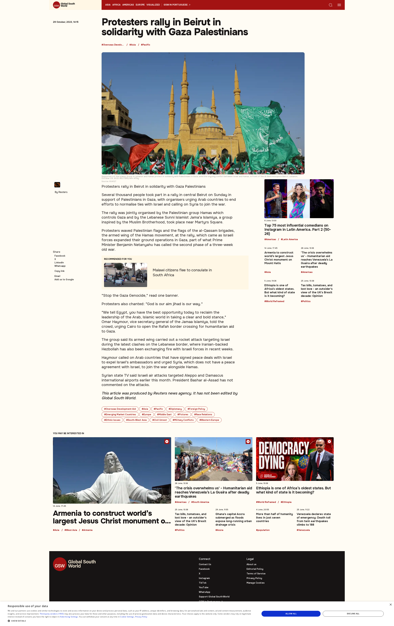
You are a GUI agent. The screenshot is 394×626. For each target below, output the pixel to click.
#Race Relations (203, 414)
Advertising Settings (69, 616)
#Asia (132, 45)
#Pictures (182, 414)
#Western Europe (209, 420)
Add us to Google (64, 279)
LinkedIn (59, 262)
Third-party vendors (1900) (52, 613)
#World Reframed (274, 301)
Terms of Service (256, 573)
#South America (200, 502)
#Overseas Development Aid (113, 45)
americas (128, 5)
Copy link (59, 271)
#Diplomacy (175, 409)
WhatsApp (204, 592)
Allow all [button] (291, 613)
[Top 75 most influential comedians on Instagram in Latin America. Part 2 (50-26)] (299, 210)
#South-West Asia (136, 420)
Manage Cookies (256, 582)
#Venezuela (303, 530)
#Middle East (164, 414)
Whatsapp (60, 266)
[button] (130, 621)
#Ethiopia (286, 502)
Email (57, 276)
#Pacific (145, 45)
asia (108, 5)
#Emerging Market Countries (120, 414)
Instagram (204, 578)
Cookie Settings (127, 616)
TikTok (202, 582)
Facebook (59, 255)
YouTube (203, 587)
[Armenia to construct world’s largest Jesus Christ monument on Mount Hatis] (280, 259)
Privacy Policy (254, 578)
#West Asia (70, 530)
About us (251, 564)
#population (263, 530)
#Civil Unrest (159, 420)
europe (140, 5)
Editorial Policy (255, 569)
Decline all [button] (353, 613)
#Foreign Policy (196, 409)
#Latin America (289, 239)
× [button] (390, 605)
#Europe (146, 414)
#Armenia (87, 530)
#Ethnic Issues (112, 420)
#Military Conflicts (183, 420)
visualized (153, 5)
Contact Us (205, 564)
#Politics (306, 301)
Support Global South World (214, 596)
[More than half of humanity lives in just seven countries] (274, 519)
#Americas (270, 239)
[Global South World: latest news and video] (75, 5)
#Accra (219, 530)
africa (116, 5)
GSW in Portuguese (176, 5)
